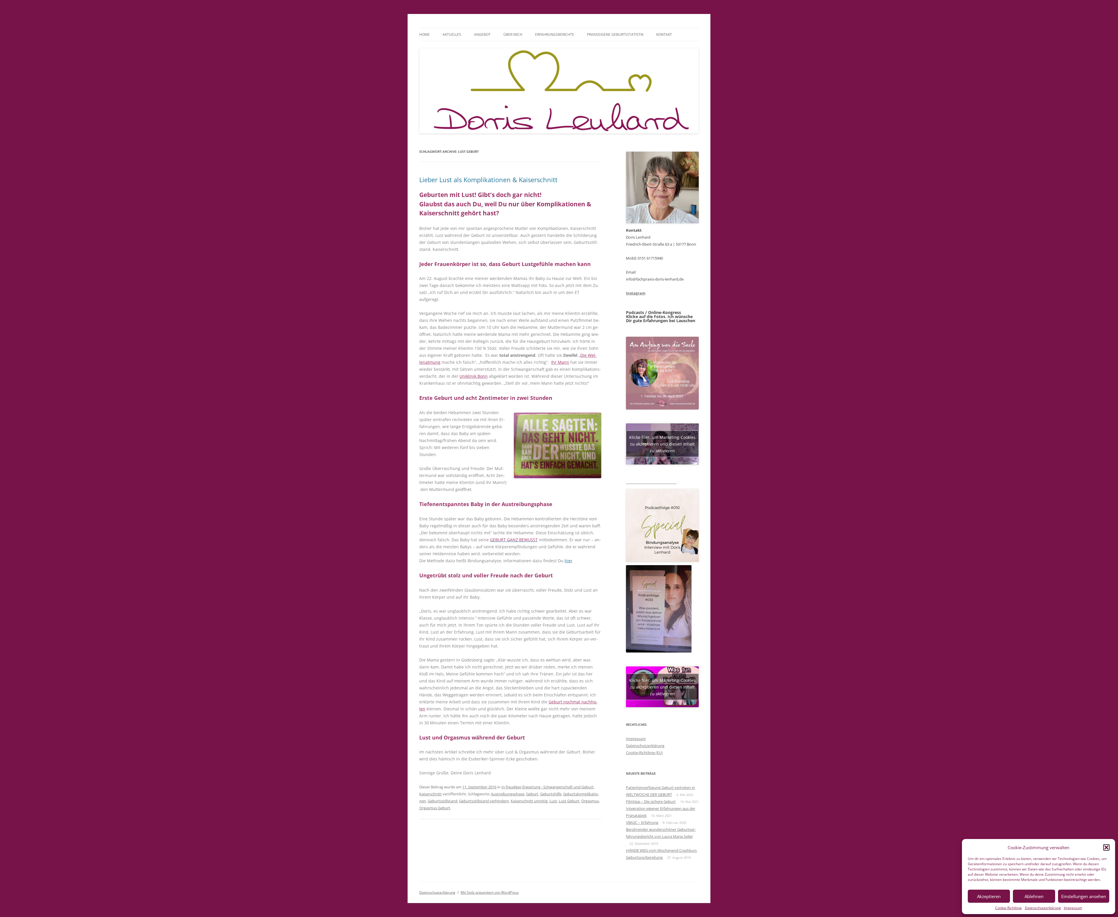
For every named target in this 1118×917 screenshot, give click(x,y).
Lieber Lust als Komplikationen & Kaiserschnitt (488, 179)
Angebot (482, 34)
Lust (553, 801)
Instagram (635, 293)
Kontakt (664, 34)
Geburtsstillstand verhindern (484, 801)
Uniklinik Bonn (473, 376)
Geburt (532, 794)
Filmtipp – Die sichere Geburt (651, 801)
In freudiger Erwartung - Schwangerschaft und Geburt (547, 787)
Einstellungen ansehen (1083, 896)
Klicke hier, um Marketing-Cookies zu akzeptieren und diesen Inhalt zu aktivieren (662, 443)
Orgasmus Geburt (434, 807)
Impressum (1073, 907)
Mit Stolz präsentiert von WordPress (490, 892)
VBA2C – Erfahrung (642, 822)
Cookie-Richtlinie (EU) (644, 752)
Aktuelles (452, 34)
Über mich (512, 34)
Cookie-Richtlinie (1008, 907)
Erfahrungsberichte (554, 34)
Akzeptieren (989, 896)
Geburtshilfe (550, 794)
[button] (1106, 847)
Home (424, 34)
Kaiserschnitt (430, 794)
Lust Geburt (569, 801)
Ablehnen (1034, 896)
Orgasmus (590, 801)
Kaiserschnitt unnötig (529, 801)
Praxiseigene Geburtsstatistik (615, 34)
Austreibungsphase (507, 794)
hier (568, 560)
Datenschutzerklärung (1043, 907)
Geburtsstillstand (442, 801)
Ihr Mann (560, 362)
